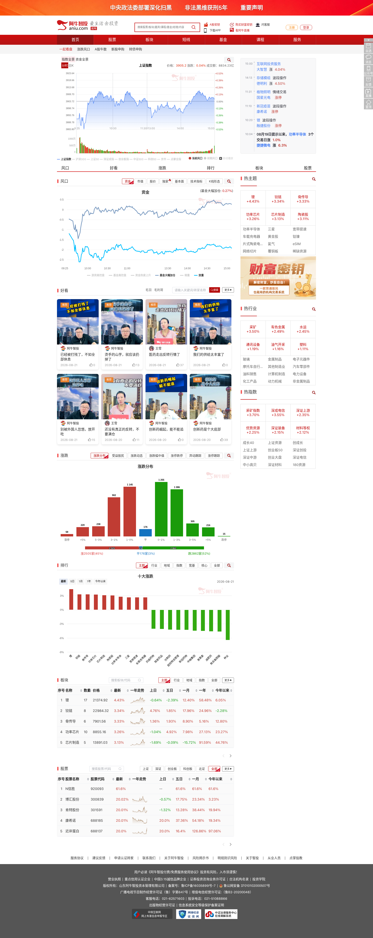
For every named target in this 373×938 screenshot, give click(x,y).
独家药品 (158, 659)
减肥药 (209, 658)
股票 (112, 39)
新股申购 (117, 49)
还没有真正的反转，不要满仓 (122, 431)
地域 (167, 565)
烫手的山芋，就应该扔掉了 (122, 357)
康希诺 (262, 112)
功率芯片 (92, 659)
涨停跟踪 (214, 455)
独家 (165, 181)
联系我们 (148, 858)
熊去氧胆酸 (215, 659)
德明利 (262, 83)
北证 (202, 768)
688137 (97, 831)
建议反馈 (98, 858)
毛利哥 (158, 290)
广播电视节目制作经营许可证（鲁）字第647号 (154, 892)
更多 (227, 290)
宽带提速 (134, 659)
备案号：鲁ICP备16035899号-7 (192, 885)
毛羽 (148, 290)
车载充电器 (141, 659)
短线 (186, 39)
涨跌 (162, 168)
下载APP (215, 30)
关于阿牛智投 (174, 858)
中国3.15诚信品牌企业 (170, 879)
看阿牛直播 (242, 30)
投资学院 (258, 879)
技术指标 (196, 181)
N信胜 (70, 789)
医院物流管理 (173, 660)
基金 (223, 39)
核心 (204, 565)
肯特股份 (72, 810)
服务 (297, 39)
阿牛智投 (73, 348)
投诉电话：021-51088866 (207, 898)
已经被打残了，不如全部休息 (77, 357)
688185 (97, 820)
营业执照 (114, 879)
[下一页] (230, 755)
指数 (179, 565)
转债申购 (135, 49)
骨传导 (85, 658)
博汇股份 (72, 799)
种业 (226, 657)
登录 (306, 27)
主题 (142, 565)
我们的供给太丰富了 (208, 355)
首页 (75, 39)
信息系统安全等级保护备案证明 (201, 905)
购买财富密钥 (243, 24)
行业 (154, 565)
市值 (140, 181)
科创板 (187, 768)
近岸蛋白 (72, 831)
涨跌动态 (137, 455)
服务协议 (77, 858)
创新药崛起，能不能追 (166, 429)
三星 (127, 657)
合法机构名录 (239, 879)
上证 (146, 768)
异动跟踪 (195, 455)
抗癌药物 (150, 659)
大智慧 (262, 69)
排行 (211, 168)
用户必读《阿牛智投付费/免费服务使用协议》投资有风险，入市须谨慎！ (186, 872)
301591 (96, 810)
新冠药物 (183, 659)
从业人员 (274, 858)
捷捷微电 (263, 145)
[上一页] (223, 755)
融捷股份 (263, 126)
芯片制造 (101, 659)
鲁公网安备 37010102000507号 (247, 885)
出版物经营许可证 (162, 905)
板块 (149, 39)
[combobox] (126, 680)
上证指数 (145, 65)
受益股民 (118, 455)
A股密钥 (215, 24)
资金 (128, 181)
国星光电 (263, 98)
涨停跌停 (177, 455)
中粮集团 (191, 659)
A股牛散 (101, 49)
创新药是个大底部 (207, 429)
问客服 (265, 24)
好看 (114, 168)
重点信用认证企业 (137, 879)
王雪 (158, 348)
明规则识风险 (227, 858)
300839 (97, 799)
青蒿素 (200, 658)
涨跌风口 (83, 49)
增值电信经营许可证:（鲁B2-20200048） (222, 892)
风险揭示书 (201, 858)
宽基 (192, 565)
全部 (217, 565)
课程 (260, 39)
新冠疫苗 (263, 106)
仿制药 (167, 658)
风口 (65, 168)
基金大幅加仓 (211, 191)
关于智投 (252, 858)
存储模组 (263, 78)
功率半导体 (297, 134)
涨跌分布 (99, 455)
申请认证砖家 (124, 858)
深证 (158, 768)
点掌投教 (295, 858)
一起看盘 (65, 49)
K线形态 (214, 181)
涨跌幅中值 (156, 455)
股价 (153, 181)
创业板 (172, 768)
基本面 (179, 181)
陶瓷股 (110, 658)
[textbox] (123, 680)
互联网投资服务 (269, 64)
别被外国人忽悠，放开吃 (77, 431)
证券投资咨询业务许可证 (208, 879)
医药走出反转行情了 (164, 355)
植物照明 (263, 92)
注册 (292, 27)
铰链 (78, 657)
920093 (97, 789)
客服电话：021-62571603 (165, 898)
